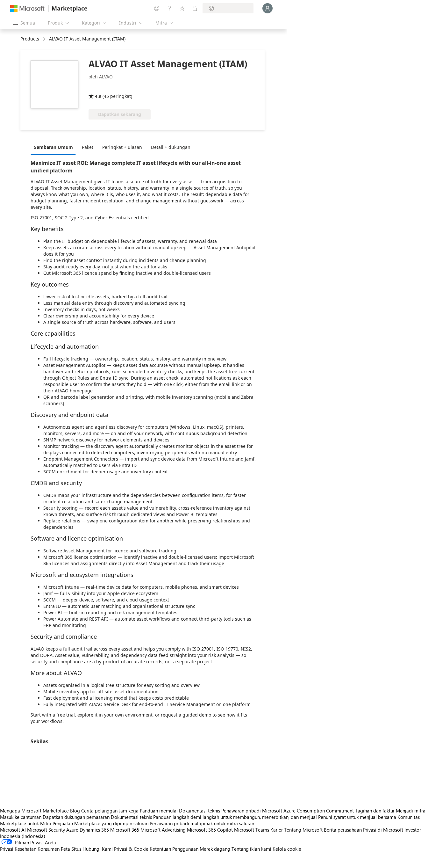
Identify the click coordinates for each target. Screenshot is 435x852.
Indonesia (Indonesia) (22, 836)
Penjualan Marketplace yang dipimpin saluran (100, 823)
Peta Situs (71, 849)
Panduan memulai (159, 810)
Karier (276, 830)
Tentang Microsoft (303, 830)
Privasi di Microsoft (383, 830)
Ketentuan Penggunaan (174, 849)
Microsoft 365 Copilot (210, 830)
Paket (87, 147)
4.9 (98, 96)
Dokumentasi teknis (199, 810)
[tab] (55, 147)
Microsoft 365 (124, 830)
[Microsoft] (27, 8)
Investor (412, 830)
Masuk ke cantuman (20, 817)
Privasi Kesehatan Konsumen (30, 849)
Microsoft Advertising (163, 830)
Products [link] (29, 39)
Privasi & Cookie (131, 849)
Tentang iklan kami (251, 849)
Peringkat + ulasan (122, 147)
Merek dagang (215, 849)
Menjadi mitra (410, 810)
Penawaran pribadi (241, 810)
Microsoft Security (46, 830)
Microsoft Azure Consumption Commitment (308, 810)
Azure (72, 830)
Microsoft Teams (251, 830)
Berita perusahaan (343, 830)
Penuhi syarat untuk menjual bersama (357, 817)
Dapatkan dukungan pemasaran (76, 817)
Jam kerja (129, 810)
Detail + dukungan (170, 147)
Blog (75, 810)
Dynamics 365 (94, 830)
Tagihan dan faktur (375, 810)
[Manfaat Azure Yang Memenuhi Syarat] (138, 87)
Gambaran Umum (53, 147)
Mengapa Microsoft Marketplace (34, 810)
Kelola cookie (287, 849)
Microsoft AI (13, 830)
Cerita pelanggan (99, 810)
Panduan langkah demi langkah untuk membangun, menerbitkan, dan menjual (235, 817)
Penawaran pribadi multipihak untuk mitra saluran (202, 823)
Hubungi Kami (97, 849)
